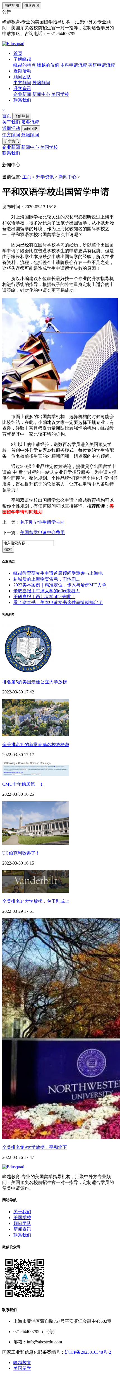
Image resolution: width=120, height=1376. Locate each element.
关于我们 (11, 122)
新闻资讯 (22, 1229)
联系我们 (22, 100)
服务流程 (30, 122)
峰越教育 (22, 1362)
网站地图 (11, 5)
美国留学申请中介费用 (42, 532)
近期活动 (22, 71)
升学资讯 (22, 88)
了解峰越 (22, 59)
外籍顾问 (41, 82)
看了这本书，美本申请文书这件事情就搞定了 (58, 602)
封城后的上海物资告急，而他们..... (47, 579)
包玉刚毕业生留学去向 (42, 522)
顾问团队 (22, 76)
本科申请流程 (73, 65)
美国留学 (22, 1368)
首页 (17, 53)
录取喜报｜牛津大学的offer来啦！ (46, 590)
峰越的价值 (48, 65)
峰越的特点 (24, 65)
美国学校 (60, 94)
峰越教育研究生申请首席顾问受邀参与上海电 (58, 573)
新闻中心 (41, 94)
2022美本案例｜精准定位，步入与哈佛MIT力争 (59, 585)
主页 (26, 176)
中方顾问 (22, 82)
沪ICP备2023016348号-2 (88, 1352)
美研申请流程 (101, 65)
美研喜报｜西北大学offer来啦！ (44, 596)
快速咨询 (32, 5)
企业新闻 (22, 94)
